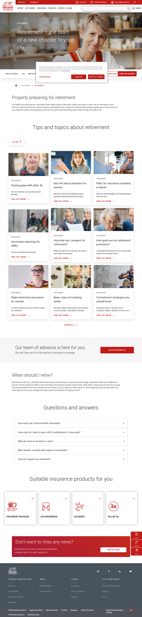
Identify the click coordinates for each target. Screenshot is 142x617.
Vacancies (75, 586)
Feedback (12, 602)
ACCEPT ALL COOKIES (96, 77)
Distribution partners (17, 615)
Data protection (52, 610)
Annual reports (45, 591)
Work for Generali (78, 591)
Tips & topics (11, 74)
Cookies (64, 610)
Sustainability (14, 591)
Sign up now (113, 550)
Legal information (36, 610)
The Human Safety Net (111, 586)
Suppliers (74, 610)
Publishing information (17, 610)
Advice (20, 8)
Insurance (42, 8)
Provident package (18, 516)
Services (52, 8)
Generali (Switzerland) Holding (114, 611)
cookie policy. (66, 71)
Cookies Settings (44, 76)
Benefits (74, 597)
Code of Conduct (87, 610)
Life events (30, 8)
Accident (79, 516)
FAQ (23, 74)
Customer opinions (16, 597)
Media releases (46, 586)
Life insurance (48, 516)
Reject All (79, 77)
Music (104, 597)
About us (12, 586)
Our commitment (111, 579)
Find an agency (127, 74)
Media (43, 579)
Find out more (18, 199)
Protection (33, 74)
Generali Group (33, 615)
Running (105, 591)
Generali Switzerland (20, 579)
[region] (72, 72)
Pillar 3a (113, 516)
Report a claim (65, 8)
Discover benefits (117, 350)
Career (74, 579)
